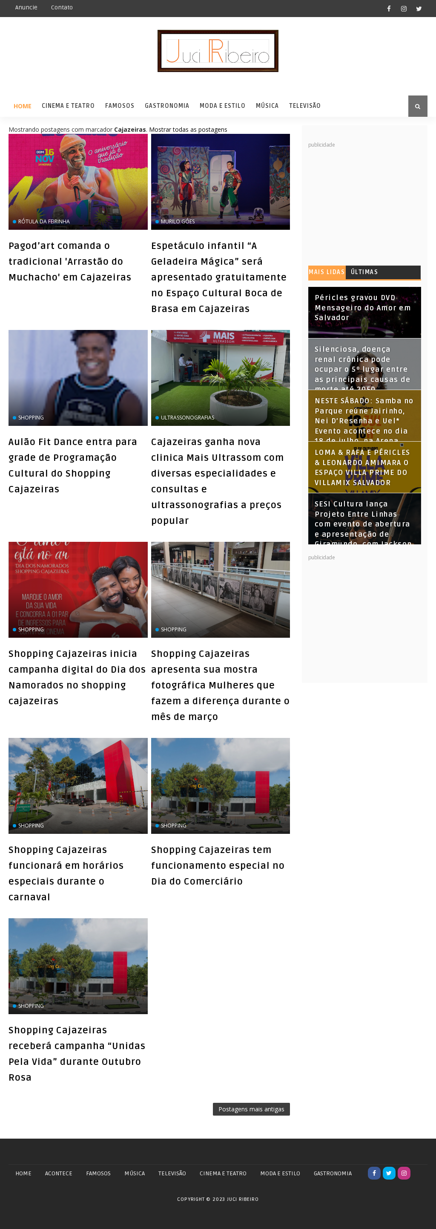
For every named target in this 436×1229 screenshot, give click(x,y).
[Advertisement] (372, 202)
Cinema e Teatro (68, 106)
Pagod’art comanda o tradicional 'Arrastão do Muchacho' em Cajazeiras (70, 261)
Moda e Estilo (223, 106)
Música (267, 106)
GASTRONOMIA (333, 1173)
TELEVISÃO (172, 1173)
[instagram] (404, 8)
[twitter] (419, 8)
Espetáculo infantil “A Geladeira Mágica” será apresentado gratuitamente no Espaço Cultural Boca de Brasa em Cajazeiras (219, 277)
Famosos (120, 106)
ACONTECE (58, 1173)
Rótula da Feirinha (44, 221)
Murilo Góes (178, 221)
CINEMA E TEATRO (223, 1173)
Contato (62, 7)
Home (23, 106)
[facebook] (389, 8)
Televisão (305, 106)
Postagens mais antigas (251, 1109)
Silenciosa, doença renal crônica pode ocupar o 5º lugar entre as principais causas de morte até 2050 (363, 369)
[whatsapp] (419, 1173)
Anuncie (26, 7)
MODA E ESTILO (280, 1173)
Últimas (365, 272)
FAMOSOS (98, 1173)
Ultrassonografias (187, 417)
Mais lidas (327, 272)
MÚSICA (134, 1173)
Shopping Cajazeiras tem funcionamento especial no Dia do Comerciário (218, 865)
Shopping (31, 417)
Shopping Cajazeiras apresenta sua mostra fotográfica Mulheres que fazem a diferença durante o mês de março (220, 685)
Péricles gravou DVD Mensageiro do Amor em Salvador (363, 308)
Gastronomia (167, 106)
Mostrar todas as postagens (188, 129)
